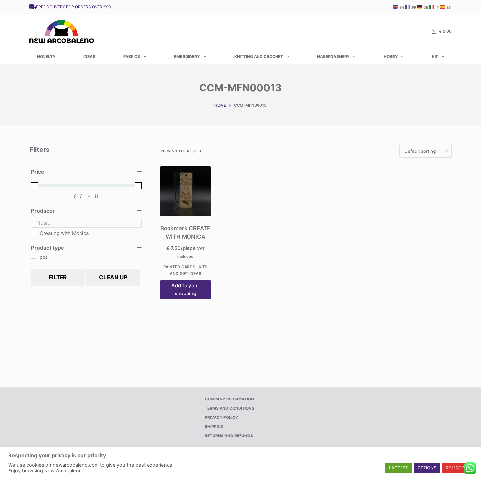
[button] (398, 468)
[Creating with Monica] (33, 232)
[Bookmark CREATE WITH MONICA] (185, 191)
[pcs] (33, 256)
